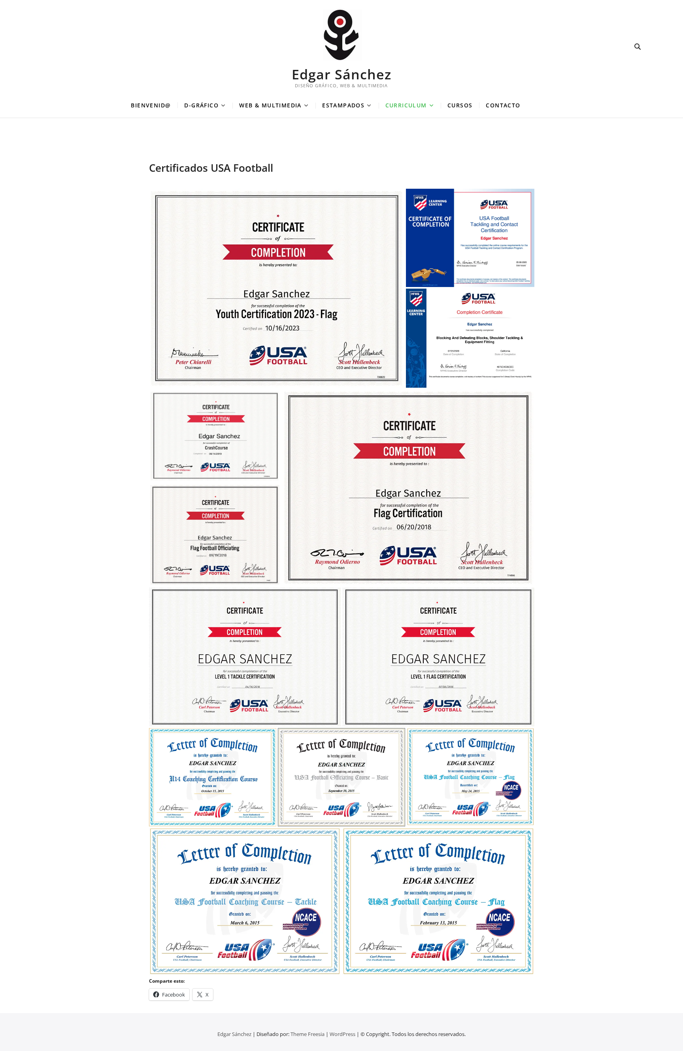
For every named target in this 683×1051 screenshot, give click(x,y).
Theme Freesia (308, 1034)
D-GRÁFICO (201, 105)
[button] (277, 288)
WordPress (342, 1034)
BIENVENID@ (151, 105)
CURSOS (459, 105)
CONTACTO (503, 105)
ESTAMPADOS (343, 105)
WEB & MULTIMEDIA (270, 105)
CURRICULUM (406, 105)
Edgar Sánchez (341, 74)
